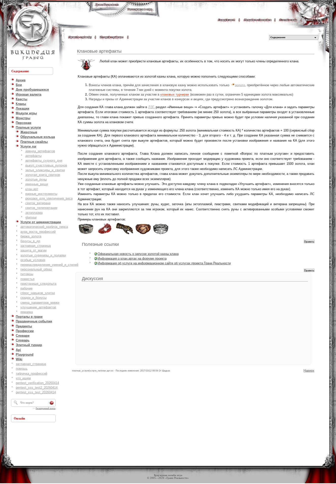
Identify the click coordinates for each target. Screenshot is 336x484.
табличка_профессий (31, 373)
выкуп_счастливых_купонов (46, 165)
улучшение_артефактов (38, 307)
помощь (22, 368)
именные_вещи (36, 184)
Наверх (309, 370)
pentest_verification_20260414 (37, 383)
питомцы (26, 274)
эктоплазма (34, 213)
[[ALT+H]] (32, 33)
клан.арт (31, 189)
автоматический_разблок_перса (44, 227)
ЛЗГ (151, 107)
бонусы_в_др (30, 241)
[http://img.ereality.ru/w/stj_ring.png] (143, 234)
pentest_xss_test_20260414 (36, 392)
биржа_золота (30, 236)
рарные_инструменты (41, 194)
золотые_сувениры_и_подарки (43, 255)
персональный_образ (36, 269)
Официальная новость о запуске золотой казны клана (138, 254)
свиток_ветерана (37, 203)
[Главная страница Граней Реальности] (107, 9)
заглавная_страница (35, 246)
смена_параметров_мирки (39, 302)
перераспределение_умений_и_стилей (49, 265)
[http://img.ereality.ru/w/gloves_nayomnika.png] (124, 234)
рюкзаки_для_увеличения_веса (49, 198)
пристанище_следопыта (38, 283)
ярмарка (26, 312)
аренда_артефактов (40, 151)
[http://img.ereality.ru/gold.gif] (232, 85)
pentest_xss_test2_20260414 (37, 387)
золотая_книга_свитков (42, 175)
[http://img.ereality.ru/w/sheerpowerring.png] (161, 234)
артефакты (33, 156)
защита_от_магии (33, 250)
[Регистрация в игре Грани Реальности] (140, 14)
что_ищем (23, 378)
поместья (27, 279)
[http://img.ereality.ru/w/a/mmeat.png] (104, 234)
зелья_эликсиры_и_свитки (45, 170)
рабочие (26, 288)
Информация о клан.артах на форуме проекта (132, 258)
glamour (31, 217)
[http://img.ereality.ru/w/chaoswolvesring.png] (86, 234)
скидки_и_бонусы (33, 298)
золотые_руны (36, 179)
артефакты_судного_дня (43, 160)
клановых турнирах (174, 94)
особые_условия (32, 260)
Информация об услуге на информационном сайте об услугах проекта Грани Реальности (164, 263)
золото (240, 85)
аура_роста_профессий (38, 232)
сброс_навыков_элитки (37, 293)
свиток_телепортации (41, 208)
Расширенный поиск (45, 408)
